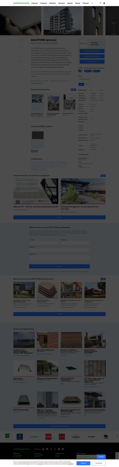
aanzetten (71, 464)
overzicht (40, 464)
